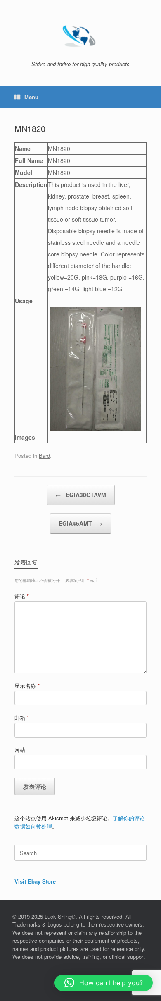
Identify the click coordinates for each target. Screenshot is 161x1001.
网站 (19, 750)
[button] (103, 983)
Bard (44, 456)
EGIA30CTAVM (80, 495)
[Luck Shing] (80, 33)
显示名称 (27, 686)
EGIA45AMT (80, 523)
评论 (21, 596)
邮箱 (21, 717)
